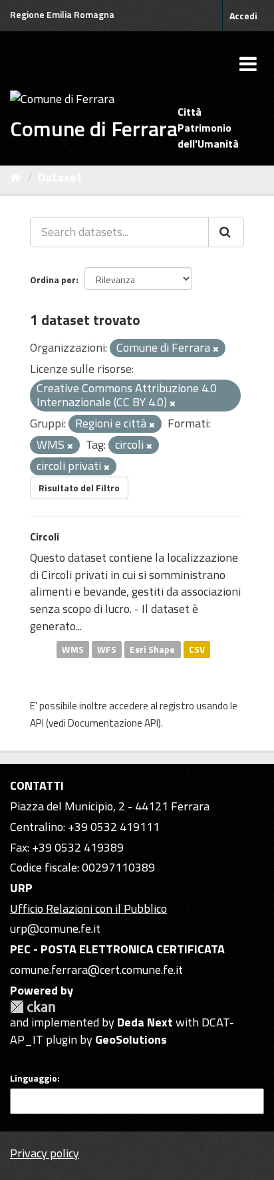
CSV (197, 648)
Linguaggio (33, 1078)
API (37, 723)
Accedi (243, 16)
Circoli (44, 536)
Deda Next (145, 1022)
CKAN (32, 1007)
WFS (106, 648)
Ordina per (53, 280)
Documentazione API (113, 723)
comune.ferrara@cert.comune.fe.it (96, 970)
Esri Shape (152, 648)
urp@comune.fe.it (55, 928)
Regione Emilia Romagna (62, 14)
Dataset (60, 177)
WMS (73, 648)
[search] (226, 232)
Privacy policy (44, 1153)
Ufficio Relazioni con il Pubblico (88, 908)
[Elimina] (216, 349)
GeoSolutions (131, 1039)
